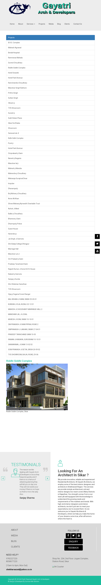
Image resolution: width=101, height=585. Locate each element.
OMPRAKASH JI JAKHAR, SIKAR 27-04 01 (24, 329)
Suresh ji (11, 113)
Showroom (12, 128)
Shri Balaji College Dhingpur (18, 244)
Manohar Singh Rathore (17, 88)
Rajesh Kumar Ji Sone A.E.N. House (21, 269)
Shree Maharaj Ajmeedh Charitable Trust (24, 204)
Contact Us (77, 24)
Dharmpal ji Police (15, 224)
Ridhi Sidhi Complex (15, 138)
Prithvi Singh (13, 93)
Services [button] (30, 24)
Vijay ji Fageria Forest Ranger (19, 294)
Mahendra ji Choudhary (17, 173)
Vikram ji (11, 103)
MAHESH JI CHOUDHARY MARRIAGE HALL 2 (25, 309)
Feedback (73, 547)
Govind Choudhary (15, 63)
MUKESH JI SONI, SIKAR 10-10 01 (21, 319)
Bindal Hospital (14, 53)
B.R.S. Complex (14, 43)
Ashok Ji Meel (13, 209)
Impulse (11, 183)
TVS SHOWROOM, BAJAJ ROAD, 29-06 (23, 355)
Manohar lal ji (13, 163)
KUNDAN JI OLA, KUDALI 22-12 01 (21, 304)
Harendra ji (12, 234)
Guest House (13, 229)
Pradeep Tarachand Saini (18, 264)
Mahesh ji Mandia (15, 168)
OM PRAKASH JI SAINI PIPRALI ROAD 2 (23, 324)
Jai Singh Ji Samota (16, 239)
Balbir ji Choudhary (15, 214)
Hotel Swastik (13, 73)
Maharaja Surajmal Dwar (17, 178)
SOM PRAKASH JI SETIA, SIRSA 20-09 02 (24, 349)
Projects (42, 24)
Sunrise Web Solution (32, 581)
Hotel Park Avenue (15, 78)
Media (51, 24)
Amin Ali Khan (13, 199)
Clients (67, 24)
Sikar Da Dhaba (14, 123)
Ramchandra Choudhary (17, 83)
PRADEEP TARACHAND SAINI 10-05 (22, 334)
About (20, 24)
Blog (59, 24)
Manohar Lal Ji (13, 254)
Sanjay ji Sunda (14, 279)
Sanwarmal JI (13, 133)
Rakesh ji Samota (15, 274)
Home (12, 24)
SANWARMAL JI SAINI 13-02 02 (20, 344)
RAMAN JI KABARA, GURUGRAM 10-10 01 (24, 339)
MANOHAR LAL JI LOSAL (17, 314)
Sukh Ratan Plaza (15, 118)
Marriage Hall (13, 249)
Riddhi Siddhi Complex (16, 68)
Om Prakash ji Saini (15, 259)
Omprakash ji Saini (15, 153)
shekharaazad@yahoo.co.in (19, 569)
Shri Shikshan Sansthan (17, 284)
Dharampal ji (13, 188)
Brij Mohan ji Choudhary (17, 194)
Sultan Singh (13, 98)
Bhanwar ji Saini (14, 219)
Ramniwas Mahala (15, 58)
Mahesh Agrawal (14, 48)
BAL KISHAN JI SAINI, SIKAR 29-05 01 (22, 299)
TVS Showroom (14, 108)
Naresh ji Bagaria (14, 158)
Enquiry (73, 541)
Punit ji (10, 143)
